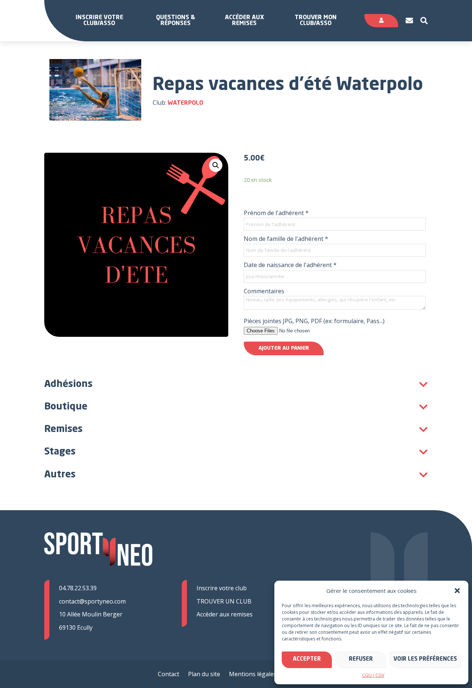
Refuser (361, 659)
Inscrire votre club (222, 588)
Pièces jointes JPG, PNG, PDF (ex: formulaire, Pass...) (314, 321)
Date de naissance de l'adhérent (290, 265)
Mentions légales (253, 674)
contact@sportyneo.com (92, 601)
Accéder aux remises (244, 21)
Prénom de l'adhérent (276, 213)
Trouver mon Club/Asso (316, 21)
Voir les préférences (425, 659)
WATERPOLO (185, 103)
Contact (168, 674)
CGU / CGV (373, 675)
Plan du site (204, 674)
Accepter (307, 659)
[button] (457, 590)
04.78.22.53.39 (78, 588)
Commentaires (264, 291)
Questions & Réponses (175, 21)
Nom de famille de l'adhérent (286, 239)
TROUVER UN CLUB (224, 601)
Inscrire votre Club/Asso (99, 21)
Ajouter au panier (283, 348)
